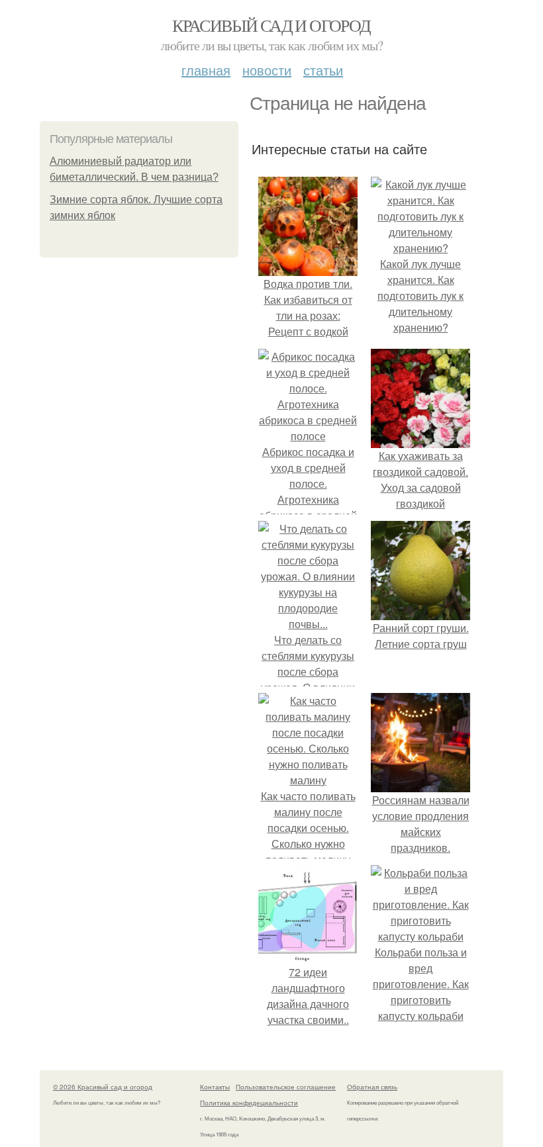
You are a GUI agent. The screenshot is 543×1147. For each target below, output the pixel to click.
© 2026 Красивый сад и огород (102, 1086)
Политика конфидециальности (249, 1102)
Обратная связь (372, 1086)
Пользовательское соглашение (286, 1086)
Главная (205, 69)
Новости (266, 69)
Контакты (215, 1086)
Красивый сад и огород (271, 25)
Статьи (323, 69)
